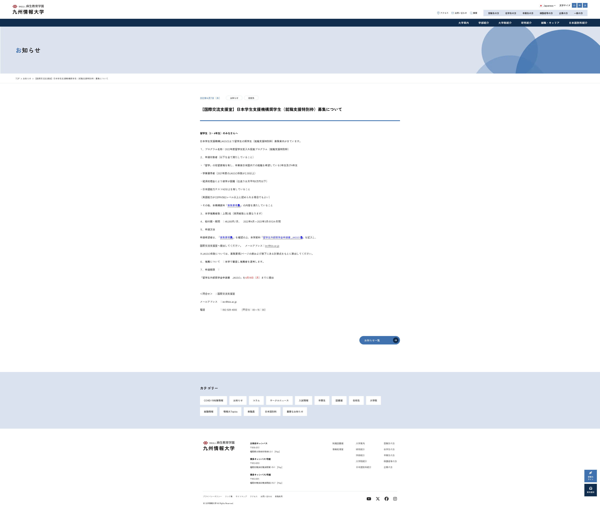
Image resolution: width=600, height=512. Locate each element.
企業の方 (563, 13)
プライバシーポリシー (212, 496)
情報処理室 (337, 449)
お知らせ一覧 (372, 340)
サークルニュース (279, 400)
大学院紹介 (505, 23)
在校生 (251, 98)
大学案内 (463, 23)
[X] (378, 498)
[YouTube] (369, 498)
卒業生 (321, 400)
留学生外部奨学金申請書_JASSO (281, 237)
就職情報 (208, 411)
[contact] (387, 498)
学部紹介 (483, 23)
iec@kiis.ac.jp (272, 245)
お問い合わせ (461, 12)
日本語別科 (271, 411)
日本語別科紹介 (578, 23)
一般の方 (578, 13)
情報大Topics (230, 411)
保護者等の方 (546, 13)
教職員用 (278, 496)
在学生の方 (510, 13)
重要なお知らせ (295, 411)
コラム (256, 400)
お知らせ (234, 98)
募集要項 (233, 205)
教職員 (251, 411)
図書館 (339, 400)
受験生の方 (493, 13)
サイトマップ (241, 496)
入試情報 (303, 400)
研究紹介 (526, 23)
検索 (475, 12)
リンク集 (228, 496)
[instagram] (395, 498)
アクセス (444, 12)
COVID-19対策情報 (213, 400)
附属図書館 (337, 443)
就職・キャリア (550, 23)
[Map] (277, 451)
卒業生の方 (527, 13)
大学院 (373, 400)
